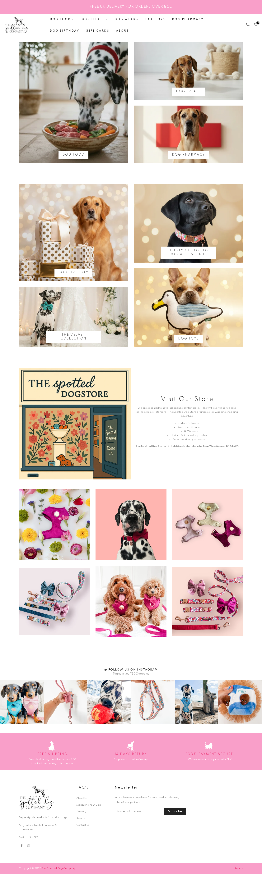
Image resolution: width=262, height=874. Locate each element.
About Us (81, 798)
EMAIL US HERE (28, 837)
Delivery (81, 811)
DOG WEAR (125, 19)
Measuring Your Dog (88, 805)
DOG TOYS (155, 19)
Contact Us (82, 825)
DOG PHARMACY (188, 19)
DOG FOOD (60, 19)
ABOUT (122, 31)
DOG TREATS (93, 19)
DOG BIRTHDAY (64, 31)
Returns (80, 818)
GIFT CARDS (97, 31)
